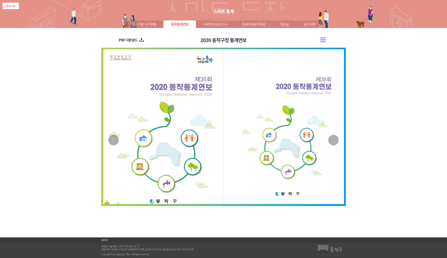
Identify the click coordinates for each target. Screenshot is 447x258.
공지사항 (309, 24)
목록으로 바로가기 (323, 40)
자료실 (284, 24)
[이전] (113, 136)
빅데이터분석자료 (253, 24)
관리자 (104, 240)
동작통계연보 (180, 24)
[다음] (333, 136)
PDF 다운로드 (128, 39)
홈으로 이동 (10, 5)
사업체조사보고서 (215, 24)
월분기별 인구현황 (144, 24)
